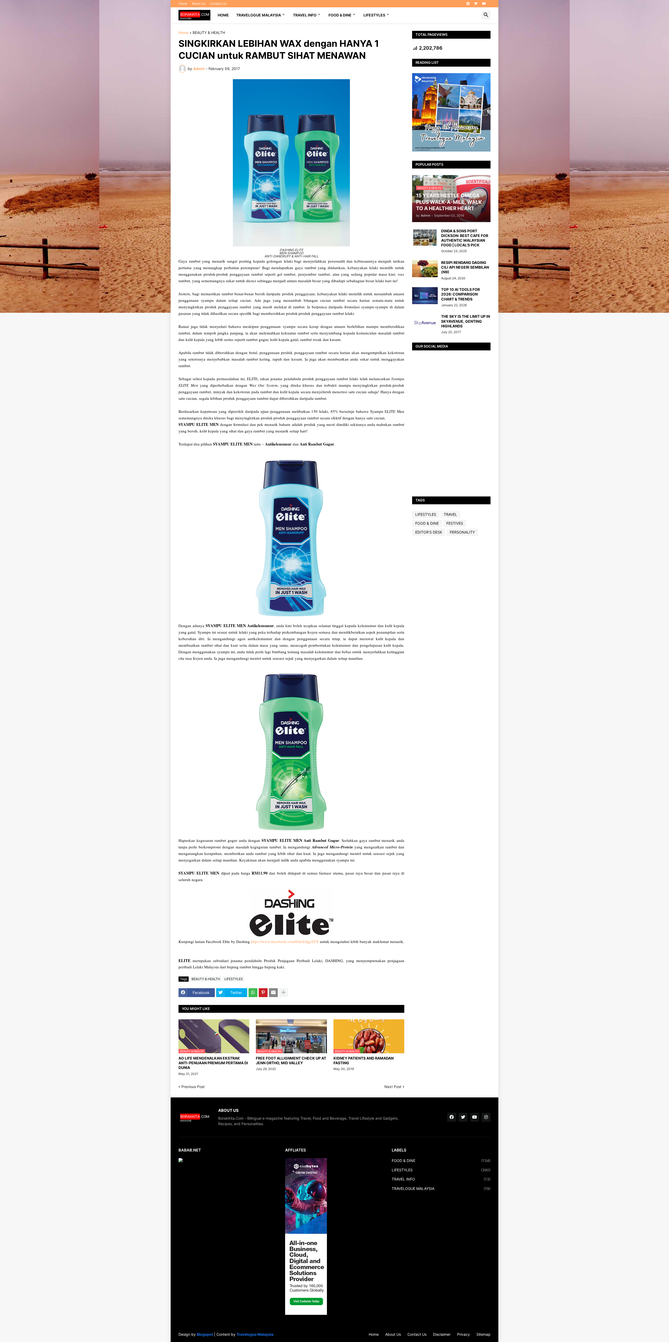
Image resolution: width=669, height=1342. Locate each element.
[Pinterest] (263, 992)
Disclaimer (442, 1334)
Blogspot (205, 1334)
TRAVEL (450, 514)
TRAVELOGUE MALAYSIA (258, 15)
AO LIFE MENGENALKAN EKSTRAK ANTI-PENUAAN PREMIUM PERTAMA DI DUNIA (213, 1063)
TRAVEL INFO (304, 15)
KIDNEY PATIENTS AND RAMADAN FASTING (363, 1060)
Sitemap (483, 1334)
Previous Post (193, 1086)
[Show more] (283, 992)
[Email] (273, 992)
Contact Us (218, 3)
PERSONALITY (462, 532)
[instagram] (486, 1117)
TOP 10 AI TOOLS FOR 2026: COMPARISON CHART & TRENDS (460, 294)
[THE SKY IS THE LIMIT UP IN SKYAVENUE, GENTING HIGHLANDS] (425, 322)
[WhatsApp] (253, 992)
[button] (486, 15)
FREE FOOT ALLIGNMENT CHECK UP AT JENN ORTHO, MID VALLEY (291, 1060)
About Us (198, 3)
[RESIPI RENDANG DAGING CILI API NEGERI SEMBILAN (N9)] (425, 268)
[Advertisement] (451, 622)
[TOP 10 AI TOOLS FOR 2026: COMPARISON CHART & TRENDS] (425, 295)
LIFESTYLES (374, 15)
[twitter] (475, 3)
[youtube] (484, 3)
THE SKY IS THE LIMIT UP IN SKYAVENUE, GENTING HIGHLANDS (465, 321)
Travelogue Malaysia (255, 1334)
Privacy (463, 1334)
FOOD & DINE (339, 15)
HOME (223, 15)
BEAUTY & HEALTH (209, 33)
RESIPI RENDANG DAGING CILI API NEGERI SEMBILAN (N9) (465, 267)
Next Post (392, 1086)
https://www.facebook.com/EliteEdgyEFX (285, 941)
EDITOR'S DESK (428, 532)
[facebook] (468, 3)
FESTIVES (454, 523)
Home (182, 3)
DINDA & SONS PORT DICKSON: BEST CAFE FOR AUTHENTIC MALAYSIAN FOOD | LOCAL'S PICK (464, 238)
